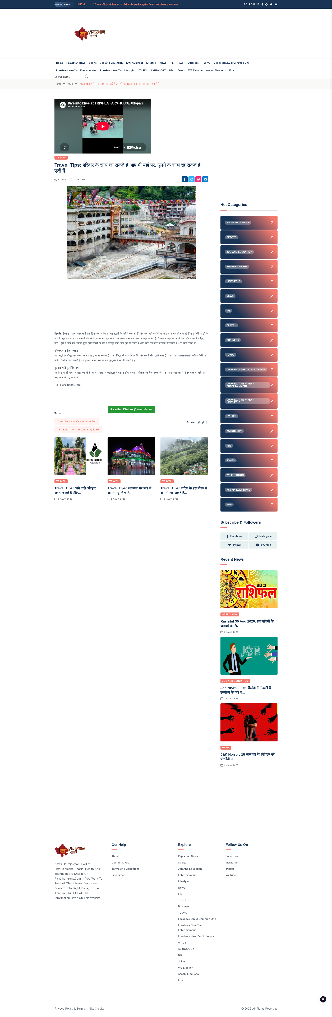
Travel (180, 62)
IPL (172, 62)
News (163, 62)
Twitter (230, 868)
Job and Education (111, 62)
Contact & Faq (120, 862)
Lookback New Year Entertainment (76, 70)
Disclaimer (118, 875)
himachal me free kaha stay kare (78, 429)
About (115, 856)
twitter (237, 544)
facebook (236, 536)
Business (193, 62)
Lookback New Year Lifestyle (117, 70)
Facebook (232, 856)
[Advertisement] (204, 34)
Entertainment (134, 62)
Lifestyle (151, 62)
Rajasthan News (75, 62)
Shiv (64, 179)
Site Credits (96, 1008)
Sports (93, 62)
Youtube (231, 875)
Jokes (181, 70)
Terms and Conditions (125, 868)
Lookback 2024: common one (232, 62)
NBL (171, 70)
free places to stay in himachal (77, 421)
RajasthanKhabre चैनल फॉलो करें (131, 409)
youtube (266, 544)
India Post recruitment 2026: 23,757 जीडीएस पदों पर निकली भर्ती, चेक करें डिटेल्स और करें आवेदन (132, 6)
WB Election (195, 70)
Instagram (232, 862)
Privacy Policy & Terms (69, 1008)
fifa (231, 70)
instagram (265, 536)
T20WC (206, 62)
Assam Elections (216, 70)
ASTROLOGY (158, 70)
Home (59, 62)
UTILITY (142, 70)
